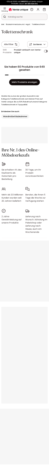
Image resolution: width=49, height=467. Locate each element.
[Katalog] (4, 8)
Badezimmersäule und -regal (18, 24)
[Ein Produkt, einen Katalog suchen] (4, 17)
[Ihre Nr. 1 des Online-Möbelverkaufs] (18, 9)
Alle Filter (8, 44)
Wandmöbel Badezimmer (15, 116)
